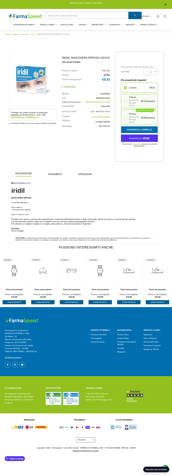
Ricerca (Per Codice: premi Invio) (62, 16)
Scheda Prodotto (14, 302)
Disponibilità (68, 106)
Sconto (65, 75)
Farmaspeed (96, 338)
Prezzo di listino (69, 70)
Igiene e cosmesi (20, 34)
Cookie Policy (123, 338)
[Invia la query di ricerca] (135, 15)
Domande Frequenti (152, 345)
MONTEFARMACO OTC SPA (97, 102)
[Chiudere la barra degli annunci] (165, 4)
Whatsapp (67, 126)
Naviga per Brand (151, 349)
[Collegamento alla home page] (21, 320)
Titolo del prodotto (14, 289)
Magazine (121, 352)
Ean (64, 98)
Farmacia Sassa (98, 342)
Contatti (65, 116)
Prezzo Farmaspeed (71, 79)
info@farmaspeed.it (13, 357)
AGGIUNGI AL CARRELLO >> (25, 117)
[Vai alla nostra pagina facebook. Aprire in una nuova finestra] (8, 365)
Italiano (145, 16)
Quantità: (125, 71)
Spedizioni (148, 334)
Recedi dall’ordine (151, 342)
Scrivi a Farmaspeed (101, 116)
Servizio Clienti (69, 111)
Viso (32, 34)
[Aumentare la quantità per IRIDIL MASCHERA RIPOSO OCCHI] (155, 72)
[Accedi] (158, 16)
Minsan (65, 94)
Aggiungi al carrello (139, 129)
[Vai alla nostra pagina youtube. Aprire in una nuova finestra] (22, 365)
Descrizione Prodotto (71, 62)
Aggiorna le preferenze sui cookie (85, 451)
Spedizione (137, 144)
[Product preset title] (14, 270)
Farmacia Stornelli (98, 334)
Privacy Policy (123, 334)
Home (8, 34)
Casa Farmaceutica (71, 102)
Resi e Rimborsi (150, 338)
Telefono (66, 121)
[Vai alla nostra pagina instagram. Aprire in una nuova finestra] (15, 365)
